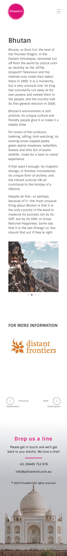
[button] (12, 266)
